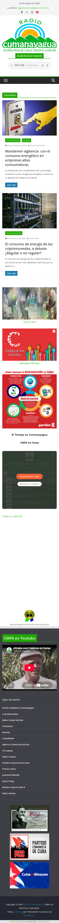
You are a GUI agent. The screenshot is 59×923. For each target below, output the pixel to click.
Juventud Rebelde (10, 775)
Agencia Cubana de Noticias (16, 744)
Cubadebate (8, 738)
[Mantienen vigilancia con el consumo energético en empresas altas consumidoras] (29, 118)
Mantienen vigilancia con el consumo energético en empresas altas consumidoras (27, 158)
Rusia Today (33, 238)
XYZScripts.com (43, 921)
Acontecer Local (12, 140)
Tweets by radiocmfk (12, 516)
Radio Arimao (8, 793)
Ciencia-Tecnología (13, 233)
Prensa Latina (9, 769)
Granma (6, 732)
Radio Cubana (9, 756)
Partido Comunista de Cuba (15, 762)
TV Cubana (7, 750)
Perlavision (7, 726)
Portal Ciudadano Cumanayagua (18, 707)
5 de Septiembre (10, 714)
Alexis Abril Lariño (37, 145)
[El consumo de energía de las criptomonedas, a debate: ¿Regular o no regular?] (29, 210)
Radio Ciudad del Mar (12, 720)
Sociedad (26, 140)
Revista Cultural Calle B (13, 787)
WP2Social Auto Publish (18, 921)
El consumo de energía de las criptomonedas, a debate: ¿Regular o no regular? (29, 248)
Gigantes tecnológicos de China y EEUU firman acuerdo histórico (33, 9)
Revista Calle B (29, 322)
